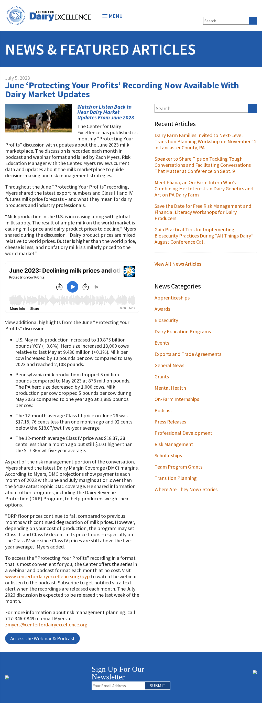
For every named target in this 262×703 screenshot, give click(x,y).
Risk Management (174, 444)
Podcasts (208, 11)
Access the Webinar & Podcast (42, 638)
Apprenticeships (172, 297)
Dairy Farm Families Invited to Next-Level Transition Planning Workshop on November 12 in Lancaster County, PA (206, 141)
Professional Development (183, 433)
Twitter (228, 11)
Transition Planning (176, 478)
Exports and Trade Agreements (188, 354)
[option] (48, 15)
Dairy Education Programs (183, 331)
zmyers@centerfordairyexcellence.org (46, 624)
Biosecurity (166, 320)
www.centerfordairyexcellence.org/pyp (47, 576)
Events (162, 342)
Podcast (163, 410)
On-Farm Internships (177, 399)
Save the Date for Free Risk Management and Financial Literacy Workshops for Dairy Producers (203, 212)
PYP (200, 11)
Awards (162, 309)
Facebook (219, 11)
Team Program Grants (178, 466)
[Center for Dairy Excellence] (48, 15)
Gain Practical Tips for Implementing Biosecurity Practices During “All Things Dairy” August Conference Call (204, 235)
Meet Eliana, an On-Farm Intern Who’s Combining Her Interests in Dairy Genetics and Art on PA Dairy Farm (204, 188)
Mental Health (170, 388)
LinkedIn (236, 11)
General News (169, 365)
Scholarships (168, 455)
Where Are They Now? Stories (186, 489)
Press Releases (170, 421)
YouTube (253, 11)
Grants (162, 376)
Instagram (244, 11)
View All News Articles (178, 264)
